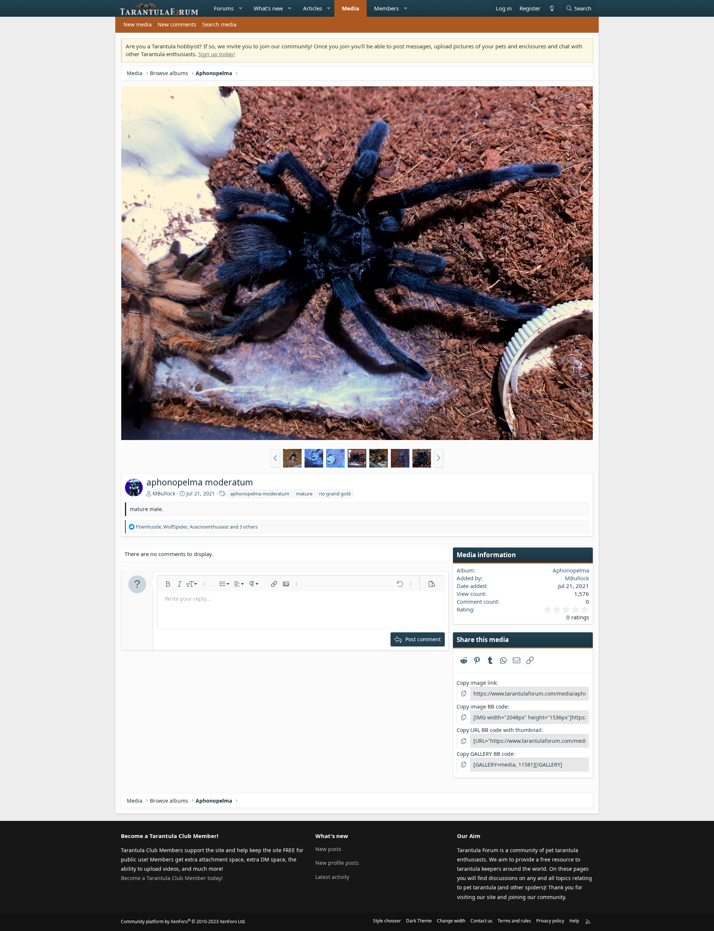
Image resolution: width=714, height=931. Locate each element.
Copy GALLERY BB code (485, 753)
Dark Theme (419, 921)
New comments (177, 24)
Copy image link (476, 682)
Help (574, 921)
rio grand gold (335, 493)
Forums (224, 8)
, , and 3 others (197, 526)
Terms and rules (514, 921)
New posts (328, 849)
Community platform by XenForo (183, 921)
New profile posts (337, 862)
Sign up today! (216, 54)
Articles (312, 8)
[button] (240, 8)
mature (304, 493)
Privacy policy (550, 921)
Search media (219, 24)
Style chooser (387, 921)
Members (386, 8)
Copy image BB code (482, 706)
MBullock (163, 493)
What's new (268, 8)
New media (137, 24)
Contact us (481, 921)
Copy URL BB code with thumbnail (499, 729)
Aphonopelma (571, 570)
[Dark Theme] (551, 8)
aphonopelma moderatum (259, 493)
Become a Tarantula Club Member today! (172, 878)
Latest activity (332, 876)
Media (350, 8)
